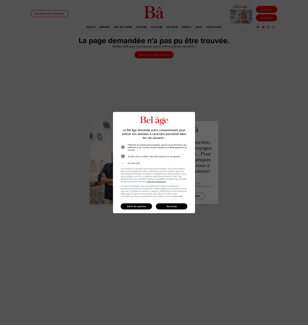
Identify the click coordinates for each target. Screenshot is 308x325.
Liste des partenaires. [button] (156, 181)
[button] (154, 163)
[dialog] (154, 162)
